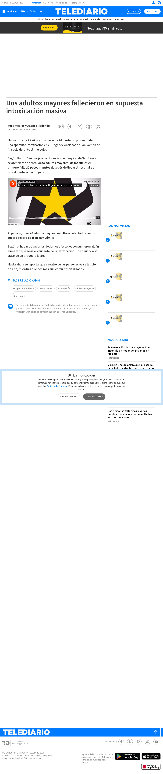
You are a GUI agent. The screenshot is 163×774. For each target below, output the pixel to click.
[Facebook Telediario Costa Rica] (121, 741)
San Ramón (64, 288)
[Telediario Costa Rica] (81, 11)
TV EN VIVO (134, 11)
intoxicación (46, 288)
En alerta (67, 19)
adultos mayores (84, 288)
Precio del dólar (62, 2)
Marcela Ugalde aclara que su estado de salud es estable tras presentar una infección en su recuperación (131, 368)
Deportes (107, 19)
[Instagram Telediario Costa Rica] (139, 741)
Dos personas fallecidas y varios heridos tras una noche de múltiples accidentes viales (130, 414)
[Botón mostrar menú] (10, 11)
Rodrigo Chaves (78, 2)
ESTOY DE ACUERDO (94, 396)
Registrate (152, 11)
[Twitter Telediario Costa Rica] (130, 741)
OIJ (44, 2)
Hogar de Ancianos (23, 288)
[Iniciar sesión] (153, 2)
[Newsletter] (159, 3)
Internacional (81, 19)
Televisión (118, 19)
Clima (50, 2)
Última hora (43, 19)
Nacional (56, 19)
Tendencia (94, 19)
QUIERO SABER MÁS (69, 396)
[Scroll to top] (156, 732)
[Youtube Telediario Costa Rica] (156, 741)
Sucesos (18, 296)
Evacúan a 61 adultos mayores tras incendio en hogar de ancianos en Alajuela (129, 351)
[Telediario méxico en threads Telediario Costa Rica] (147, 741)
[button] (61, 126)
